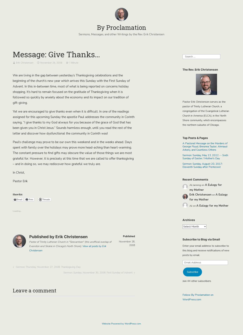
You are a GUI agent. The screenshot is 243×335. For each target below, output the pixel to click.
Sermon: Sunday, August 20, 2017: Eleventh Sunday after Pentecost (202, 165)
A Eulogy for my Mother (212, 206)
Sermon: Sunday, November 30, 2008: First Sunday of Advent (98, 273)
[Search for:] (201, 56)
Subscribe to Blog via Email (201, 239)
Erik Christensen (24, 62)
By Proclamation (121, 27)
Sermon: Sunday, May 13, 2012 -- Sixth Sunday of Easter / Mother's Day (205, 156)
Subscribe (192, 272)
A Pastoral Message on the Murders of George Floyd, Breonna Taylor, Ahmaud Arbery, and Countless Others (204, 146)
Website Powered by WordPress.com (121, 323)
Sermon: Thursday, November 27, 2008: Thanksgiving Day (46, 267)
